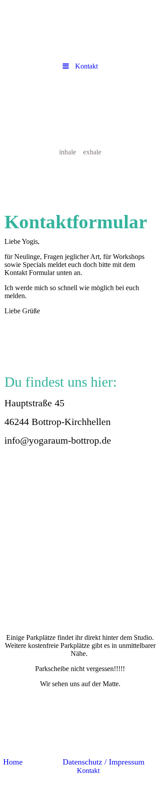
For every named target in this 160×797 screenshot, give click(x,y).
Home (13, 761)
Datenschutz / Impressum (103, 761)
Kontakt (88, 770)
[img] (80, 126)
